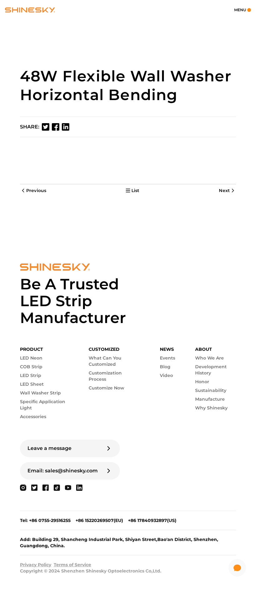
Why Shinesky (211, 408)
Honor (202, 381)
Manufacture (210, 399)
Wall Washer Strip (40, 393)
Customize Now (106, 388)
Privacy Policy (35, 564)
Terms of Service (72, 564)
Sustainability (210, 390)
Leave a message (49, 448)
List (135, 190)
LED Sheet (32, 384)
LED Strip (30, 375)
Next (224, 190)
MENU (240, 9)
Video (166, 375)
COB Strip (31, 366)
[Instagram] (23, 488)
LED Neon (31, 358)
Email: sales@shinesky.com (62, 471)
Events (167, 358)
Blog (165, 366)
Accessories (33, 416)
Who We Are (209, 358)
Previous (36, 190)
